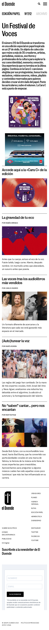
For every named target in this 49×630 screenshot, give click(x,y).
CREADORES (36, 493)
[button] (39, 4)
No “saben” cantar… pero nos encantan (23, 407)
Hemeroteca (36, 516)
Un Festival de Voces (18, 29)
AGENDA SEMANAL (35, 503)
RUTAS (33, 508)
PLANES (34, 497)
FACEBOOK (35, 536)
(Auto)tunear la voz (16, 341)
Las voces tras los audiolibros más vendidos (23, 281)
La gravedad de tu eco (18, 217)
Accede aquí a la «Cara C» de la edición (24, 172)
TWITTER (34, 532)
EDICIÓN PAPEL (37, 512)
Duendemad (36, 520)
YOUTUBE (34, 540)
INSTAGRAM (36, 528)
